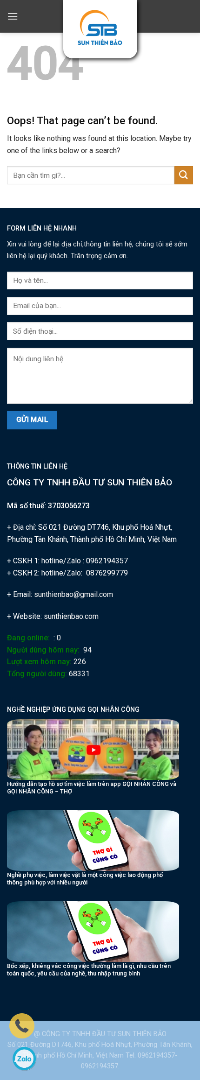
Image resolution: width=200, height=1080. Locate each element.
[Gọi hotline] (21, 1025)
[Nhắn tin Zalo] (24, 1058)
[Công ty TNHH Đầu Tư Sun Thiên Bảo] (100, 27)
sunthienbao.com (71, 616)
